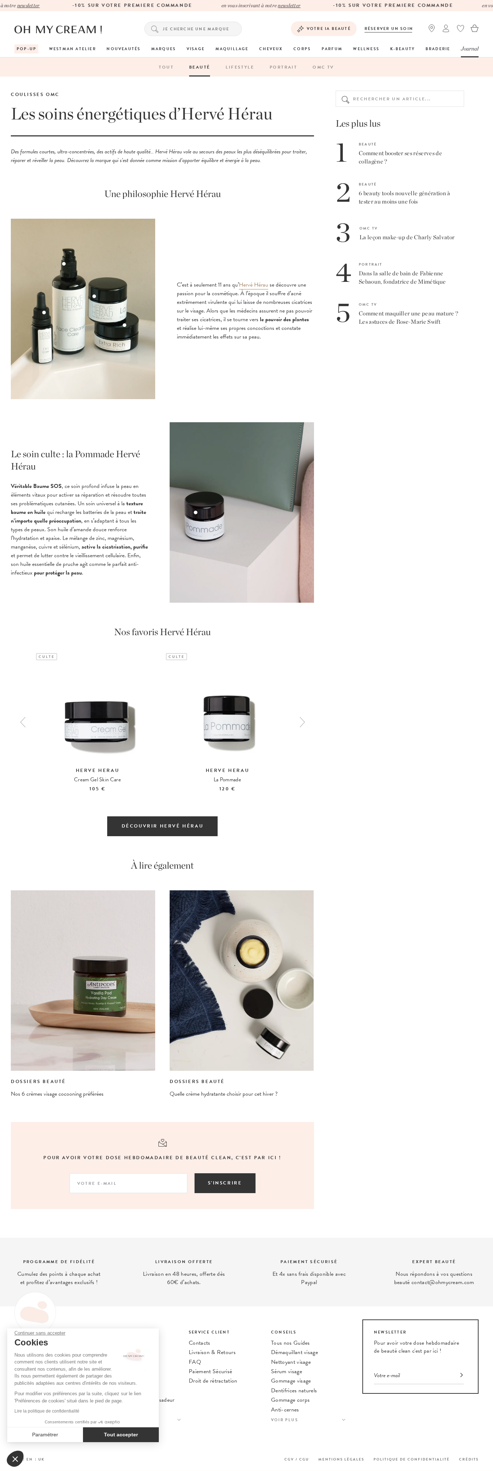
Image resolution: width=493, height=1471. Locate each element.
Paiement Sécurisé (210, 1371)
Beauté (199, 67)
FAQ (195, 1362)
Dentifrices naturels (294, 1390)
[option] (97, 723)
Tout (166, 67)
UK (41, 1459)
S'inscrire (225, 1183)
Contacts (199, 1343)
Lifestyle (240, 67)
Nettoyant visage (291, 1362)
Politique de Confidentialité (412, 1459)
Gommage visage (291, 1381)
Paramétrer (45, 1434)
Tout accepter (121, 1434)
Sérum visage (286, 1371)
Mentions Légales (341, 1459)
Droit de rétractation (213, 1381)
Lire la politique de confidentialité (46, 1411)
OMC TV (323, 67)
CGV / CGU (296, 1459)
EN (29, 1459)
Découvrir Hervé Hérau (163, 826)
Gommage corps (290, 1400)
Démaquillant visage (294, 1352)
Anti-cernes (285, 1410)
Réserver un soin (389, 29)
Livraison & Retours (212, 1352)
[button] (15, 1458)
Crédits (469, 1459)
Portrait (283, 67)
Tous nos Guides (290, 1343)
